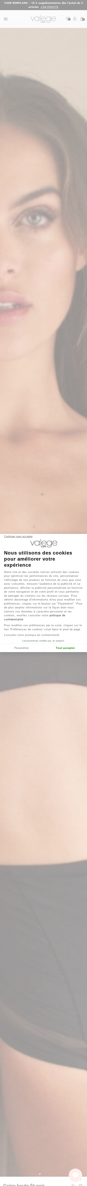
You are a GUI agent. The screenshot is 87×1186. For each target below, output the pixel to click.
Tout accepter (65, 647)
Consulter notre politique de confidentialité (31, 635)
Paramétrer (21, 647)
